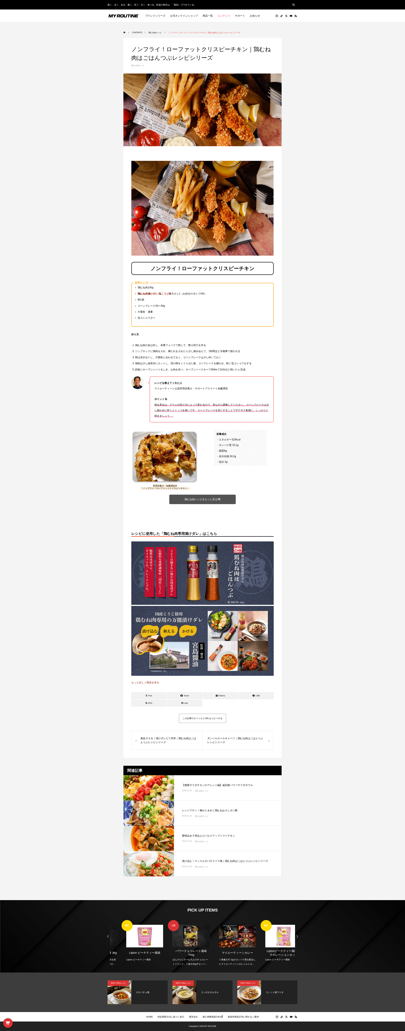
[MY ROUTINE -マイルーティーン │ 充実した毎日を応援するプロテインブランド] (123, 15)
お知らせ (255, 15)
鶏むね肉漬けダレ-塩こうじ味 (154, 293)
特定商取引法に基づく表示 (171, 1017)
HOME (149, 1017)
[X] (286, 15)
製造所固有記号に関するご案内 (243, 1017)
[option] (133, 941)
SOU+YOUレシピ (118, 983)
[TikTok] (281, 15)
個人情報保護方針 (211, 1017)
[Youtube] (291, 15)
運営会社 (193, 1017)
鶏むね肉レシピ (138, 65)
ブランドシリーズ (155, 15)
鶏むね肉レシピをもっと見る (200, 499)
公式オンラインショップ (184, 15)
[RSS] (295, 15)
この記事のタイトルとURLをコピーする (202, 718)
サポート (240, 15)
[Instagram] (276, 15)
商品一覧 (208, 15)
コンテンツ (224, 15)
